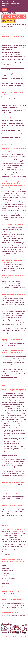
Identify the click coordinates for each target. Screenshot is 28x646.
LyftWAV (19, 315)
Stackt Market (5, 583)
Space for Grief (5, 586)
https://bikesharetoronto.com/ (10, 550)
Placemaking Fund (19, 636)
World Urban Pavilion (9, 204)
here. (7, 193)
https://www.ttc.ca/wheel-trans (17, 541)
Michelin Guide (5, 573)
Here (23, 268)
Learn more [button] (5, 5)
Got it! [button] (4, 9)
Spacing (3, 565)
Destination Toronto (7, 570)
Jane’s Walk (4, 581)
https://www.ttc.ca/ (6, 539)
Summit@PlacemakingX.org (14, 302)
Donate (25, 635)
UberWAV (11, 315)
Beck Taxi (15, 321)
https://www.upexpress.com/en (10, 515)
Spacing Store (5, 568)
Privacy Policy (20, 635)
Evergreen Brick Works (8, 578)
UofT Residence (20, 485)
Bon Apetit (4, 575)
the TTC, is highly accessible (14, 330)
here (8, 176)
